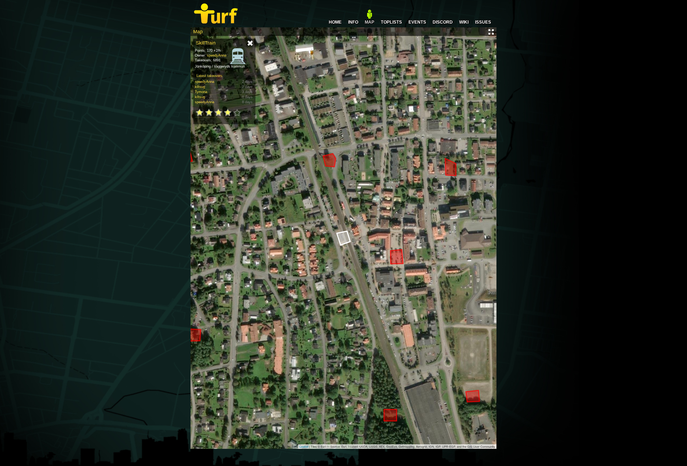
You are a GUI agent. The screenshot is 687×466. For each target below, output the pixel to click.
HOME (335, 22)
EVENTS (417, 22)
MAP (369, 22)
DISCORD (443, 22)
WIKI (464, 22)
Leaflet (303, 446)
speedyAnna (216, 55)
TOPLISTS (391, 22)
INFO (353, 22)
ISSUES (483, 22)
